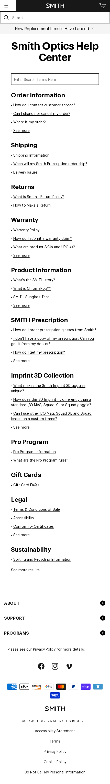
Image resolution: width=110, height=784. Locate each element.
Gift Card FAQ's (26, 484)
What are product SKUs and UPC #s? (44, 246)
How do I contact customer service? (44, 104)
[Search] (6, 17)
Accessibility (23, 517)
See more (21, 130)
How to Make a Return (32, 204)
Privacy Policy (44, 648)
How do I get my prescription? (39, 352)
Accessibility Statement (55, 730)
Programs (16, 633)
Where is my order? (29, 121)
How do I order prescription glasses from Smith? (54, 329)
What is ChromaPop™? (32, 288)
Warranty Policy (26, 229)
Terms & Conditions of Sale (36, 509)
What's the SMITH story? (34, 279)
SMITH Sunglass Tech (31, 296)
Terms (55, 740)
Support (14, 618)
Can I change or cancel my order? (41, 113)
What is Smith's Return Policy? (38, 196)
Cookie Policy (55, 761)
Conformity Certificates (33, 526)
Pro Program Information (34, 451)
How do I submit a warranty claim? (42, 238)
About (12, 603)
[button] (6, 5)
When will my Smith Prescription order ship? (50, 163)
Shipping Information (31, 154)
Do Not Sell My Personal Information (55, 771)
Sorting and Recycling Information (42, 559)
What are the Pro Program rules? (40, 459)
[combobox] (55, 17)
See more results (25, 569)
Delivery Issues (25, 171)
